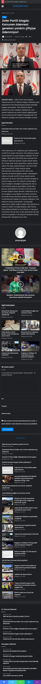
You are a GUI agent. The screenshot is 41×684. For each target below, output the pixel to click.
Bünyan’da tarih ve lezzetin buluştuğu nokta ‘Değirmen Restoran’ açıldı (24, 500)
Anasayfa (6, 13)
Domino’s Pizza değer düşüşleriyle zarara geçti (19, 1)
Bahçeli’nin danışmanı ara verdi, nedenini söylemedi (10, 313)
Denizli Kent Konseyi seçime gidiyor (15, 560)
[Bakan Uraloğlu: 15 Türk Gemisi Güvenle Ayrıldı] (7, 554)
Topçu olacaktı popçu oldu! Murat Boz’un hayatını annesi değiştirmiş (25, 585)
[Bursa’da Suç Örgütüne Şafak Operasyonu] (30, 325)
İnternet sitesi (6, 413)
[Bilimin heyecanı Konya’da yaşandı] (7, 595)
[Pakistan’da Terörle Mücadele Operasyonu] (7, 140)
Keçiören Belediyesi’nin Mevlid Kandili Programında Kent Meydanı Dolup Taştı (25, 478)
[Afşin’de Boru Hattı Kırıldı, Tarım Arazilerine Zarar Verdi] (11, 325)
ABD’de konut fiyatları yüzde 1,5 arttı (15, 444)
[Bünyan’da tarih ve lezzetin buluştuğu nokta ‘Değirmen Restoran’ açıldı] (7, 501)
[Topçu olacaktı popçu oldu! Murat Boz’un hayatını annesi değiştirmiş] (7, 585)
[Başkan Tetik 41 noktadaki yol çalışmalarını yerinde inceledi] (7, 568)
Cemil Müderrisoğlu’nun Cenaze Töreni (30, 312)
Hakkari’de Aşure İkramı (23, 574)
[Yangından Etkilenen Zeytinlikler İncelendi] (7, 519)
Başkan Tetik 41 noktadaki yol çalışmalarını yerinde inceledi (25, 567)
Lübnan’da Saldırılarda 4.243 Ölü (10, 354)
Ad (3, 398)
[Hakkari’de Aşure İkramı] (7, 577)
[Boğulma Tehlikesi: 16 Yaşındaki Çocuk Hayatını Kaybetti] (30, 346)
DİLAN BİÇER (8, 36)
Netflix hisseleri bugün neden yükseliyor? (17, 462)
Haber (12, 13)
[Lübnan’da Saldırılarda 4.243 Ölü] (11, 346)
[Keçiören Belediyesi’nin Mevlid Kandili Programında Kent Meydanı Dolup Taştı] (7, 479)
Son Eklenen (20, 438)
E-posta (5, 406)
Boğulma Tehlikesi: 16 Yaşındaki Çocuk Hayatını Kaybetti (29, 355)
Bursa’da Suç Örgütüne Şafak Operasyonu (29, 333)
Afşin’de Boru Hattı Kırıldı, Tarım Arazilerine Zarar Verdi (10, 334)
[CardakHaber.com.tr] (20, 6)
